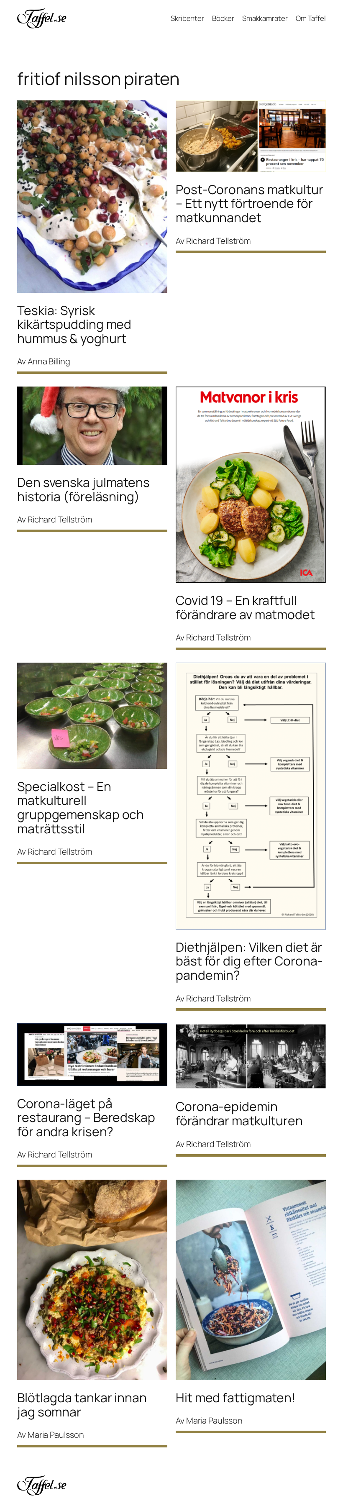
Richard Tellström (218, 240)
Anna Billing (49, 361)
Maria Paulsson (56, 1434)
